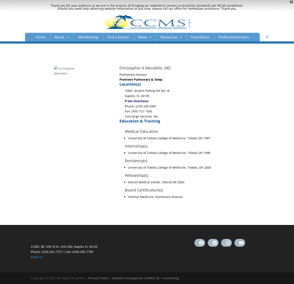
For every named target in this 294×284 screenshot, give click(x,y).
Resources (169, 37)
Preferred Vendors (234, 37)
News (142, 37)
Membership (88, 37)
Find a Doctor (118, 37)
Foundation (200, 37)
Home (41, 37)
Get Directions (138, 101)
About (59, 37)
